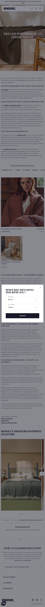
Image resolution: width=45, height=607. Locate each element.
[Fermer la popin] (40, 288)
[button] (3, 603)
